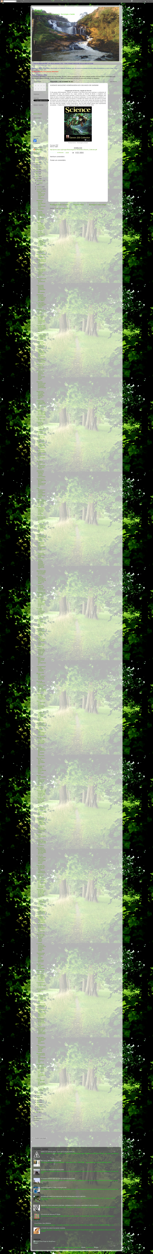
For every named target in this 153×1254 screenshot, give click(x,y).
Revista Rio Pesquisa (40, 787)
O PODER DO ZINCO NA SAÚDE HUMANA (53, 1228)
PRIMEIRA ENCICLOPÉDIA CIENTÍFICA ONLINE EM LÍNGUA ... (41, 435)
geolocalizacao (38, 113)
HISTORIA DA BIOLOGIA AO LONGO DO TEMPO (41, 830)
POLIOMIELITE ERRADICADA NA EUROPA (41, 1005)
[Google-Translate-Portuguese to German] (41, 86)
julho (38, 1095)
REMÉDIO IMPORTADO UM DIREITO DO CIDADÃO (41, 412)
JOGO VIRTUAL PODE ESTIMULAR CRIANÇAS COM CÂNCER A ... (41, 194)
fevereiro (39, 1107)
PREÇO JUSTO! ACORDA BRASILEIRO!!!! (41, 725)
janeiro (39, 1109)
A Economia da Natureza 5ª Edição (50, 1214)
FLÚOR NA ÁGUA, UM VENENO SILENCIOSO (41, 588)
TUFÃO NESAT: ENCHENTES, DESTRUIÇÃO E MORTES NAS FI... (41, 328)
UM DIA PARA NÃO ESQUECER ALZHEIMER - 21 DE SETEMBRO (41, 445)
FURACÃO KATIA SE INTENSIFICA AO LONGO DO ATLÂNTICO (41, 928)
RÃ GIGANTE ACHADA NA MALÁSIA (41, 1089)
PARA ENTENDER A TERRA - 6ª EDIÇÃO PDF (54, 1187)
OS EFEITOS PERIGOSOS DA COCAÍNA (52, 1169)
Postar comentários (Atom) (62, 208)
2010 (37, 1112)
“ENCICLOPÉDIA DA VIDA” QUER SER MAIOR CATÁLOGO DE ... (41, 802)
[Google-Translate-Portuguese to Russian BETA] (41, 89)
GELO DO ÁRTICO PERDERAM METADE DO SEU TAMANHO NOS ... (41, 216)
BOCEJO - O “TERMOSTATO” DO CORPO (41, 312)
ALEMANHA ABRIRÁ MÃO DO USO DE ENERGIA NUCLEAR (58, 1178)
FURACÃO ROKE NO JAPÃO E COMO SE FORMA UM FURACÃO (41, 426)
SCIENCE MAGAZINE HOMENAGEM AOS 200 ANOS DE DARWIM (41, 651)
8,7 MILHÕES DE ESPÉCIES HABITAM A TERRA (41, 305)
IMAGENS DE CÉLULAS (40, 971)
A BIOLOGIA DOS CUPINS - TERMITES (41, 361)
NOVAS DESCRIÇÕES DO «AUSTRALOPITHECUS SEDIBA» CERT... (41, 780)
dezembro (40, 180)
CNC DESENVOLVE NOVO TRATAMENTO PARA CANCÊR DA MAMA (41, 493)
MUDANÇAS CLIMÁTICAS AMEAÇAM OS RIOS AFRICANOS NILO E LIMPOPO (63, 1196)
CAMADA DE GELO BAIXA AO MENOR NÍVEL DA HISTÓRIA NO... (41, 528)
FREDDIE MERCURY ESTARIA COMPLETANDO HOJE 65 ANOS (41, 911)
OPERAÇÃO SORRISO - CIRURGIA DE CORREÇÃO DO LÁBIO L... (41, 297)
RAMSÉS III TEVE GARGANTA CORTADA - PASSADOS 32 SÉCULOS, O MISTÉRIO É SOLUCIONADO (70, 1205)
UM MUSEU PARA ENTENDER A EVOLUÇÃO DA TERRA (41, 732)
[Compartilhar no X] (79, 153)
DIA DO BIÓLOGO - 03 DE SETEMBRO (41, 966)
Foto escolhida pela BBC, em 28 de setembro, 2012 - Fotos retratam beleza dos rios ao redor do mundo (63, 63)
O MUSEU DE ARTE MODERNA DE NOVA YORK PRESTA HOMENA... (40, 716)
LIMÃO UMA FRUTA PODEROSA (41, 876)
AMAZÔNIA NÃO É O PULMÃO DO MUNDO (41, 572)
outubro (39, 186)
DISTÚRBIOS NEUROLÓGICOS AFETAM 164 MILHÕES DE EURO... (41, 851)
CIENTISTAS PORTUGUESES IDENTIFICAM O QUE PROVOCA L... (41, 812)
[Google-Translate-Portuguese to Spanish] (44, 89)
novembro (40, 183)
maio (38, 1100)
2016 (37, 167)
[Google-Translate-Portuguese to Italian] (44, 86)
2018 (37, 162)
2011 (37, 178)
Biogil (38, 10)
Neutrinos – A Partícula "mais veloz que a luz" (40, 366)
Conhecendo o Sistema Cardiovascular (41, 985)
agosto (39, 1093)
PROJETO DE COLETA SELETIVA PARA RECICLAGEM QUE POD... (41, 375)
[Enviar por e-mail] (76, 153)
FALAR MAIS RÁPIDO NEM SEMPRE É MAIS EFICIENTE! (41, 1040)
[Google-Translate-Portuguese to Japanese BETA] (35, 89)
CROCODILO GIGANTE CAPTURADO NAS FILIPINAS (41, 902)
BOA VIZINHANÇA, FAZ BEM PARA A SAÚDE (41, 1048)
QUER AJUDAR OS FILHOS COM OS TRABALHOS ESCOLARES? (41, 1031)
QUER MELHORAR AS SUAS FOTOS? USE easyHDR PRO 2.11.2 (41, 998)
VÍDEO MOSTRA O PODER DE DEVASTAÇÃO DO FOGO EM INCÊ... (41, 793)
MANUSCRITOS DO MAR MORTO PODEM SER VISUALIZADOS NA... (41, 320)
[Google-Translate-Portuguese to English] (38, 89)
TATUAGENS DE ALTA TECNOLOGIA (41, 281)
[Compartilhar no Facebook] (81, 153)
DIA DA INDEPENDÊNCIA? (41, 836)
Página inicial (78, 205)
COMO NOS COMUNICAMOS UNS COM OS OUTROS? (41, 842)
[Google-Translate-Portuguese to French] (38, 86)
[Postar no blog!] (78, 153)
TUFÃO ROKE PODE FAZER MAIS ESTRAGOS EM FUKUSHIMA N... (41, 455)
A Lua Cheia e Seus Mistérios (42, 1223)
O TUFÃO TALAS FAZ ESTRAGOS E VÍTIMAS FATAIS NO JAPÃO (41, 947)
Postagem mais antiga (97, 205)
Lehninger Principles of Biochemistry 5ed (41, 234)
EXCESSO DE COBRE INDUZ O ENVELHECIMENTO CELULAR (41, 769)
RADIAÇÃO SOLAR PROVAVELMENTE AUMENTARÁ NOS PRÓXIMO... (41, 205)
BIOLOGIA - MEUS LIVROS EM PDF (51, 1160)
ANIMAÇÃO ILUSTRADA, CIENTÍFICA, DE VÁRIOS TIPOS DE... (41, 977)
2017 (37, 164)
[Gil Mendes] (35, 141)
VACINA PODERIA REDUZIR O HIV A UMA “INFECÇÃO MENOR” (41, 226)
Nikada (83, 1247)
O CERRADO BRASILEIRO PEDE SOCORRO (41, 556)
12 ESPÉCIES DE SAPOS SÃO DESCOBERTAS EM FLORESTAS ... (41, 547)
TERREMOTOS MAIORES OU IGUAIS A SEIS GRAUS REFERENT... (41, 519)
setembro (40, 189)
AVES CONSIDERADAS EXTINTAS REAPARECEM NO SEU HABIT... (41, 705)
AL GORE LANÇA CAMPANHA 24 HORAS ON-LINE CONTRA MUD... (41, 613)
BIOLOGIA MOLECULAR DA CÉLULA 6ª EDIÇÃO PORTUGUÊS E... (41, 385)
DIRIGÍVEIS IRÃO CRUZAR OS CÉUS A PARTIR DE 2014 (41, 623)
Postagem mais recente (59, 205)
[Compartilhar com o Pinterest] (83, 153)
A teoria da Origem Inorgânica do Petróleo (41, 250)
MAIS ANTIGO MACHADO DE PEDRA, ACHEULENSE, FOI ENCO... (41, 1022)
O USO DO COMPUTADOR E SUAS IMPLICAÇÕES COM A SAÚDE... (41, 859)
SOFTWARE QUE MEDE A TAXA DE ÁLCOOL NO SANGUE (41, 344)
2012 (37, 176)
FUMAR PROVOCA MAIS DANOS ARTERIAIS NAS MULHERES (41, 353)
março (39, 1104)
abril (38, 1102)
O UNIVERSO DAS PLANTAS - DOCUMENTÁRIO (41, 1073)
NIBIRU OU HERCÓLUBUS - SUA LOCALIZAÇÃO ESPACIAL (58, 1151)
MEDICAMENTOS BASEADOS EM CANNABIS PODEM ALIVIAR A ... (41, 263)
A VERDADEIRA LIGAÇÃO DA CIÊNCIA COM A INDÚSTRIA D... (41, 273)
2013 (37, 174)
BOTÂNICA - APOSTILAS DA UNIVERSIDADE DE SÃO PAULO (41, 465)
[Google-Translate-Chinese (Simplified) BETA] (35, 86)
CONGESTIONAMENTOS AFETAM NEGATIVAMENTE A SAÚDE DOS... (41, 688)
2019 (37, 160)
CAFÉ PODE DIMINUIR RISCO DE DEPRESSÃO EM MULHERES (41, 289)
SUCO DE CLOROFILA (41, 682)
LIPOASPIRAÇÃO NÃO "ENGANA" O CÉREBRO (41, 669)
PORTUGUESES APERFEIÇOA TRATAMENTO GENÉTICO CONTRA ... (41, 336)
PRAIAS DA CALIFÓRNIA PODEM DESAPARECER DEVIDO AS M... (41, 602)
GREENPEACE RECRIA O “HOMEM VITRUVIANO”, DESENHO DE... (41, 822)
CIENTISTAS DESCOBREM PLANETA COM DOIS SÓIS (41, 502)
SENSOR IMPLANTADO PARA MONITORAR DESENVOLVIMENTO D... (41, 1012)
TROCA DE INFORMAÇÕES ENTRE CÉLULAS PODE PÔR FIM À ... (41, 893)
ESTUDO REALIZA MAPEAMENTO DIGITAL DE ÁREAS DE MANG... (41, 580)
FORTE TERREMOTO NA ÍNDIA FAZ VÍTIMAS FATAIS (41, 537)
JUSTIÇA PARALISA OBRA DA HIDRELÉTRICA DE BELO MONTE (41, 242)
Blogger (96, 1247)
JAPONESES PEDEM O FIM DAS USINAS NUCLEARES (41, 473)
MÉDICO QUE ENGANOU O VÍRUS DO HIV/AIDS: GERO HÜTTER (41, 511)
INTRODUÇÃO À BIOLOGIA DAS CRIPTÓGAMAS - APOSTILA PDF (41, 1058)
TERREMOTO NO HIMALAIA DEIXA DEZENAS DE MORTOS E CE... (41, 482)
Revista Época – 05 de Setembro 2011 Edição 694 (41, 761)
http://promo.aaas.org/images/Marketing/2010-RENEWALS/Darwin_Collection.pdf (73, 149)
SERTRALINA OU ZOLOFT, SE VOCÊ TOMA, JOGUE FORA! (41, 938)
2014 (37, 171)
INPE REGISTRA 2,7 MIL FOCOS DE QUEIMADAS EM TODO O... (41, 741)
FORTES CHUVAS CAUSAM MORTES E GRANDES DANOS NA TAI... (40, 564)
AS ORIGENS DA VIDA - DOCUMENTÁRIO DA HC (41, 1066)
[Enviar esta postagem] (73, 152)
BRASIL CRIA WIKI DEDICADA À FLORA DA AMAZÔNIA (41, 676)
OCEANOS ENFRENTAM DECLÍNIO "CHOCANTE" (41, 697)
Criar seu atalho (37, 143)
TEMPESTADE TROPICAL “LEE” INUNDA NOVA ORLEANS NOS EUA (41, 958)
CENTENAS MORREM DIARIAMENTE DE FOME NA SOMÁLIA (41, 919)
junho (38, 1097)
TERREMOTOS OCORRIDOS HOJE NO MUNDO (41, 594)
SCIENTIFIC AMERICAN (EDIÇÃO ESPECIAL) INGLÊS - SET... (40, 395)
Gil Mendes (36, 138)
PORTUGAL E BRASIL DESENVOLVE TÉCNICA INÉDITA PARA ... (41, 632)
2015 (37, 169)
